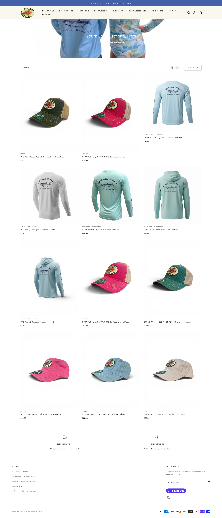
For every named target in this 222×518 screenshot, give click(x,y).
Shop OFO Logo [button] (66, 11)
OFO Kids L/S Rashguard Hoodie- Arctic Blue (38, 322)
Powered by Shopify (36, 511)
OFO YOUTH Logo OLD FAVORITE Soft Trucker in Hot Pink (105, 322)
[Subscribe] (209, 482)
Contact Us (173, 11)
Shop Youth (118, 11)
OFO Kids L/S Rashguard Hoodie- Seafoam (161, 230)
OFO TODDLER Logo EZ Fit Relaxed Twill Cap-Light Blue (104, 414)
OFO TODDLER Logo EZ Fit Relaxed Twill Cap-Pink (40, 414)
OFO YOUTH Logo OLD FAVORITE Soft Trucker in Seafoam (167, 322)
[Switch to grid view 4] (177, 67)
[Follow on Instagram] (168, 498)
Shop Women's (101, 11)
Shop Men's (83, 11)
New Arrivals (47, 11)
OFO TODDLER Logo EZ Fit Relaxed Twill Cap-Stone (165, 414)
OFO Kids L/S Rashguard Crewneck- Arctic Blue (163, 138)
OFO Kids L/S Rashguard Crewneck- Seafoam (100, 230)
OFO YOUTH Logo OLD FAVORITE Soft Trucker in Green (42, 157)
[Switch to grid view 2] (167, 67)
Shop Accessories (137, 11)
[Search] (188, 12)
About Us (45, 14)
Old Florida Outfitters (153, 134)
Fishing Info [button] (157, 11)
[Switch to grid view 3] (172, 67)
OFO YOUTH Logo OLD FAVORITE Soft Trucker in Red (103, 157)
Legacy (23, 154)
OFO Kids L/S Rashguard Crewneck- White (37, 230)
